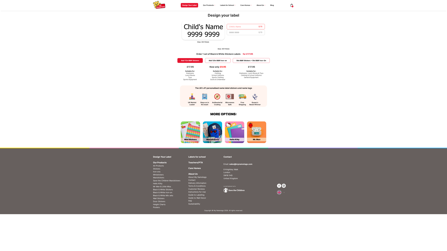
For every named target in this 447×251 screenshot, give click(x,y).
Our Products (208, 5)
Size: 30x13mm (203, 42)
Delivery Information (197, 183)
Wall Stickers (158, 198)
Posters (156, 207)
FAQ (190, 201)
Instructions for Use (197, 192)
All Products (158, 166)
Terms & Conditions (197, 186)
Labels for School (227, 5)
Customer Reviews (196, 189)
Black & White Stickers (163, 189)
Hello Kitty (157, 183)
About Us (260, 5)
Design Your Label (189, 5)
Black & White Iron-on (162, 192)
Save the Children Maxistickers (166, 180)
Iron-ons (156, 171)
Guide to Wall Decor (197, 198)
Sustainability (194, 204)
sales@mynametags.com (240, 164)
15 (261, 26)
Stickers (156, 169)
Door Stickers (159, 201)
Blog (272, 5)
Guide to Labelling (196, 195)
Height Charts (159, 204)
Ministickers (158, 174)
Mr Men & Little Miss (162, 186)
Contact (191, 180)
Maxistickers (158, 177)
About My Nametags (197, 177)
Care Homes (245, 5)
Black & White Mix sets (163, 195)
